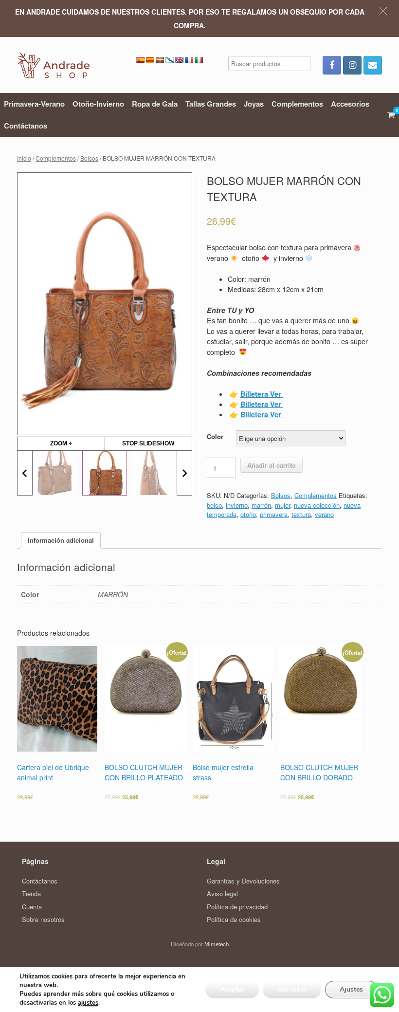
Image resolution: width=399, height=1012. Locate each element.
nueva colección (317, 505)
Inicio (24, 158)
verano (324, 514)
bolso (214, 505)
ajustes (88, 1002)
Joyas (254, 103)
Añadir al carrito (271, 465)
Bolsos (89, 158)
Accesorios (350, 103)
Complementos (297, 103)
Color (215, 436)
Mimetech (216, 944)
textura (301, 514)
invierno (237, 505)
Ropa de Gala (155, 103)
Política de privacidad (237, 906)
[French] (188, 60)
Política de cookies (234, 919)
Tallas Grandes (210, 103)
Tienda (31, 893)
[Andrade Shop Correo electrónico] (372, 65)
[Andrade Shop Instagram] (352, 65)
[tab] (61, 540)
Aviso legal (222, 893)
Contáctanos (25, 125)
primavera (274, 514)
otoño (248, 514)
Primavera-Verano (34, 103)
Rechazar (292, 989)
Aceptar (232, 989)
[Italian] (198, 60)
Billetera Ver (261, 404)
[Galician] (169, 60)
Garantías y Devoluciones (243, 880)
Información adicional (61, 540)
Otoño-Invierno (98, 103)
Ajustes (351, 989)
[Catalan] (149, 60)
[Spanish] (140, 60)
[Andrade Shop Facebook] (332, 65)
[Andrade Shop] (53, 65)
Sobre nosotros (43, 919)
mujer (282, 505)
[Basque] (159, 60)
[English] (179, 60)
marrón (261, 505)
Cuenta (32, 906)
